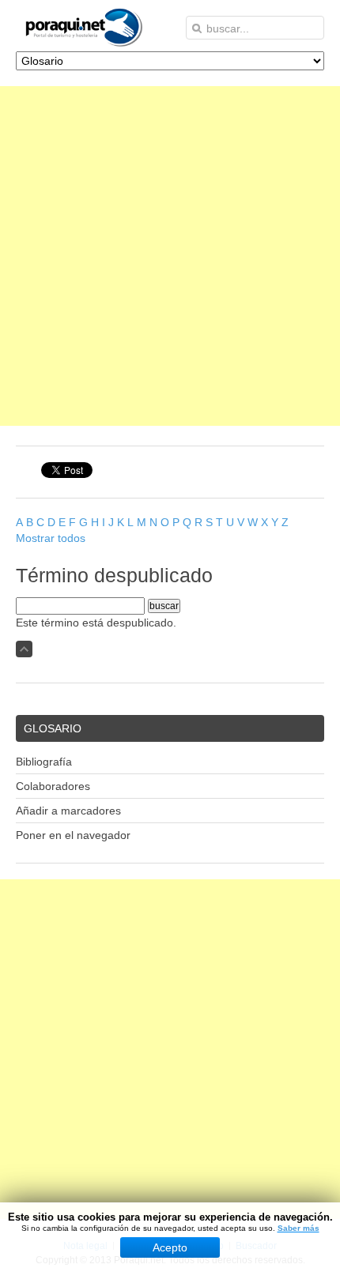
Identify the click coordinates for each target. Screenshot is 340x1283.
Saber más (298, 1228)
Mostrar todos (50, 538)
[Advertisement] (170, 256)
